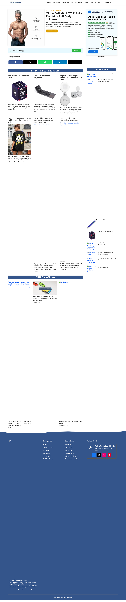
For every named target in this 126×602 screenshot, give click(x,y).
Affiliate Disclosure (71, 456)
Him (49, 10)
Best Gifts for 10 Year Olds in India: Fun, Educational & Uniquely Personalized (45, 298)
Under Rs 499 (88, 2)
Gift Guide (56, 2)
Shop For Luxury (76, 2)
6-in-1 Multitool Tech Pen (105, 220)
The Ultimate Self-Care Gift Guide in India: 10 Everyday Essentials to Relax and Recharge (19, 423)
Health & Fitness (48, 459)
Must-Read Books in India (106, 74)
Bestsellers (65, 2)
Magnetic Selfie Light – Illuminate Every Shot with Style (71, 78)
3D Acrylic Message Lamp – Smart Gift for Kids (106, 80)
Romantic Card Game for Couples (18, 77)
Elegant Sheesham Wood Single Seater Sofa (105, 253)
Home (49, 2)
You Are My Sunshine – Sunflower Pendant (105, 266)
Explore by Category (102, 2)
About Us (68, 444)
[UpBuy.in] (15, 2)
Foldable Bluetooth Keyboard (42, 77)
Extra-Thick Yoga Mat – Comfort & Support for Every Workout (44, 120)
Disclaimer (68, 450)
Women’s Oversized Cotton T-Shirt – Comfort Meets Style (19, 120)
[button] (114, 2)
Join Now (76, 50)
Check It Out (51, 31)
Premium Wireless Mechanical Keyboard (69, 119)
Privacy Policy (69, 453)
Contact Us (68, 447)
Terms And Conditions (72, 459)
